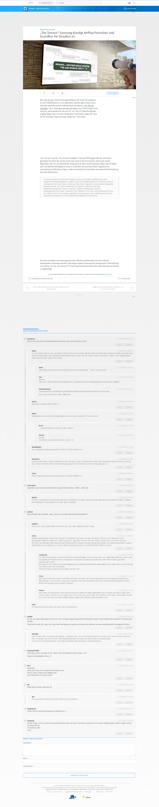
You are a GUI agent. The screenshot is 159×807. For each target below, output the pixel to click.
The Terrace (49, 100)
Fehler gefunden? (125, 278)
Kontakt (134, 3)
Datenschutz (99, 792)
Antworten (129, 344)
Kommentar (27, 742)
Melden (119, 344)
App (129, 3)
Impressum (88, 792)
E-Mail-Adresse (28, 766)
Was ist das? (109, 274)
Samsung (80, 295)
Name (25, 758)
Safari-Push (109, 792)
